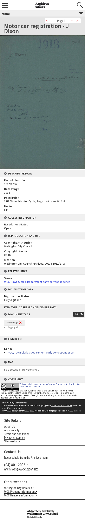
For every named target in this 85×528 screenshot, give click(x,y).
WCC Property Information (19, 491)
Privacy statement (14, 437)
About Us (9, 426)
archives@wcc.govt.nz (21, 469)
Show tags (12, 322)
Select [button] (73, 20)
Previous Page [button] (48, 20)
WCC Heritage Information (19, 495)
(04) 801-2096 (14, 465)
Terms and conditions (17, 434)
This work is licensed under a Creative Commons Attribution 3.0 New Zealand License (50, 385)
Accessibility (11, 430)
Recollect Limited (44, 410)
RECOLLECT (7, 410)
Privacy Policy (8, 402)
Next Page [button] (78, 20)
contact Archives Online (61, 405)
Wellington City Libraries (18, 488)
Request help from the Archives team (26, 457)
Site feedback (12, 441)
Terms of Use (21, 402)
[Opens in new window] (42, 502)
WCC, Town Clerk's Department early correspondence (40, 352)
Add (77, 314)
